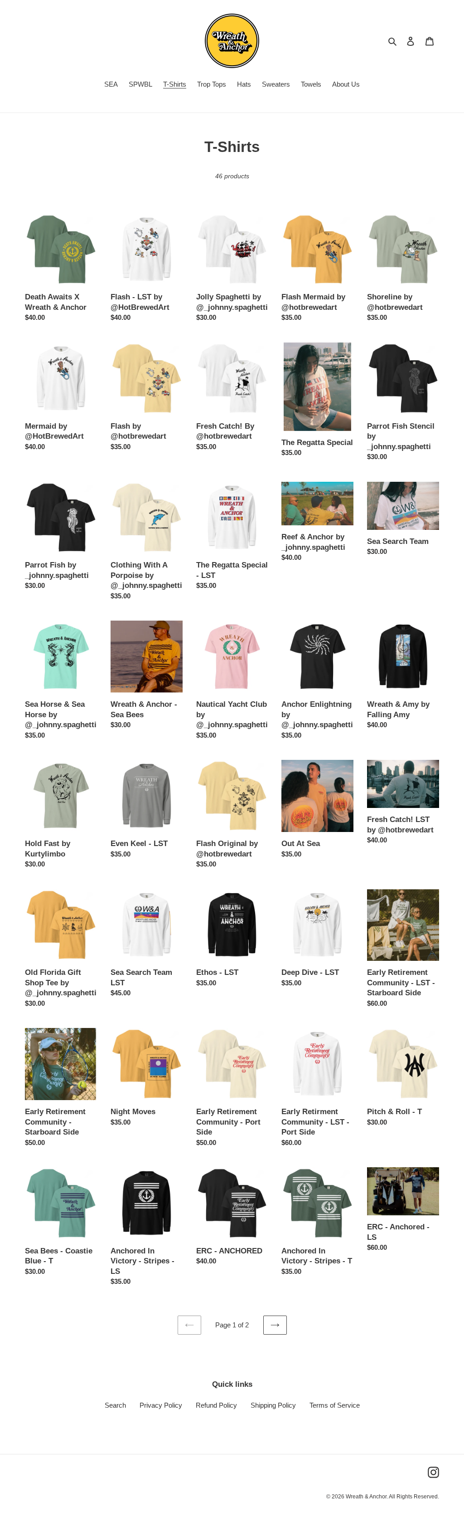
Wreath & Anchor (366, 1496)
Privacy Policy (161, 1405)
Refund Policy (216, 1405)
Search (115, 1405)
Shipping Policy (273, 1405)
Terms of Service (334, 1405)
